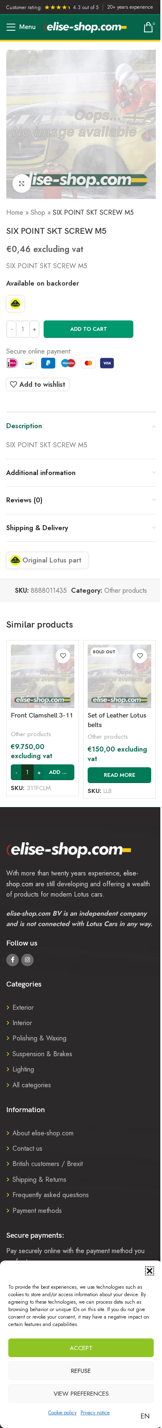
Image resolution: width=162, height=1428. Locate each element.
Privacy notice (95, 1412)
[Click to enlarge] (21, 183)
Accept (81, 1348)
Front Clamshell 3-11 (42, 716)
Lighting (23, 1069)
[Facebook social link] (12, 960)
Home (14, 212)
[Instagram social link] (27, 960)
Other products (125, 590)
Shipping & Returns (39, 1179)
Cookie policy (62, 1412)
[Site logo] (85, 27)
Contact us (27, 1148)
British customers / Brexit (47, 1164)
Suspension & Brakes (42, 1054)
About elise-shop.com (43, 1133)
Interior (22, 1023)
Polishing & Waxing (39, 1038)
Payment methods (37, 1210)
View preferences (81, 1393)
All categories (31, 1085)
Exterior (23, 1007)
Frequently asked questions (50, 1195)
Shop (38, 212)
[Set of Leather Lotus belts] (119, 676)
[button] (149, 1271)
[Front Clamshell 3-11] (42, 676)
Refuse (81, 1370)
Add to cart (88, 329)
